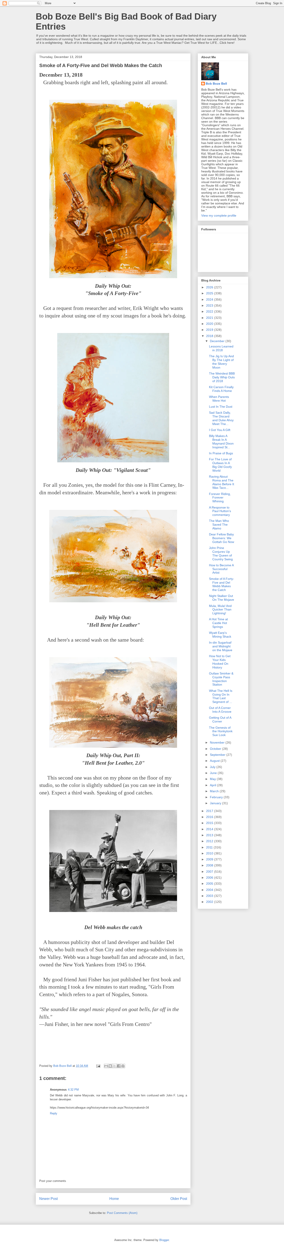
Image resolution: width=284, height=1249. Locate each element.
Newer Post (48, 1199)
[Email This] (106, 1066)
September (218, 754)
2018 (210, 336)
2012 (210, 841)
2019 (210, 329)
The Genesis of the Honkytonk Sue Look (221, 731)
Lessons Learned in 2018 (221, 348)
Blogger (164, 1240)
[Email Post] (98, 1065)
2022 (210, 311)
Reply (53, 1113)
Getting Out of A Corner (220, 719)
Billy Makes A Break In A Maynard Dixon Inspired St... (221, 441)
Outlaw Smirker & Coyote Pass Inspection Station (221, 679)
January (216, 803)
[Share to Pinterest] (123, 1066)
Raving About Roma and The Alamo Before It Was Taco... (221, 482)
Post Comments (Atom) (122, 1213)
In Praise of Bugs (221, 453)
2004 (210, 890)
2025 (210, 293)
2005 (210, 883)
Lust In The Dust (220, 406)
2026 (210, 287)
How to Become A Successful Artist (221, 569)
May (213, 779)
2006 (210, 877)
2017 (210, 811)
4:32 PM (73, 1089)
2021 (210, 317)
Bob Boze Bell (216, 83)
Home (114, 1199)
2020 (210, 323)
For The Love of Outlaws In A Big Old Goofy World (220, 464)
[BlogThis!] (110, 1066)
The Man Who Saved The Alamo (219, 524)
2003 (210, 896)
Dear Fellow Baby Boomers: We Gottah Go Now (221, 538)
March (215, 791)
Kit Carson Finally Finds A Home (221, 389)
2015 (210, 823)
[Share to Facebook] (118, 1066)
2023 (210, 305)
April (213, 785)
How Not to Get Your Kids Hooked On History (220, 661)
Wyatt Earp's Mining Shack (220, 634)
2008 (210, 865)
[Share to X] (114, 1066)
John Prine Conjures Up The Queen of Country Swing (221, 553)
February (217, 797)
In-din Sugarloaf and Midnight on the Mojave (220, 646)
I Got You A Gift (219, 430)
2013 (210, 835)
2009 (210, 859)
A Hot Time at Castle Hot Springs (218, 622)
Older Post (178, 1199)
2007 (210, 871)
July (213, 767)
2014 (210, 829)
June (214, 773)
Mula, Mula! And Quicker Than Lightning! (220, 609)
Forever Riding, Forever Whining (220, 497)
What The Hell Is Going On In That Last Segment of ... (220, 696)
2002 (210, 902)
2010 (210, 853)
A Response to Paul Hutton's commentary (220, 511)
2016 (210, 817)
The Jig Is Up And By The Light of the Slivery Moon (221, 361)
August (215, 760)
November (217, 742)
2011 (210, 847)
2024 (210, 299)
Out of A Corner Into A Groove (220, 709)
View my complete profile (218, 215)
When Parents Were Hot (219, 398)
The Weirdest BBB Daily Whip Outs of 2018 (222, 377)
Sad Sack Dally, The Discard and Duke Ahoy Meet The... (221, 418)
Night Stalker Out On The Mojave (221, 597)
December (217, 341)
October (216, 748)
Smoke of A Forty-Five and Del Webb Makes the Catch (221, 584)
